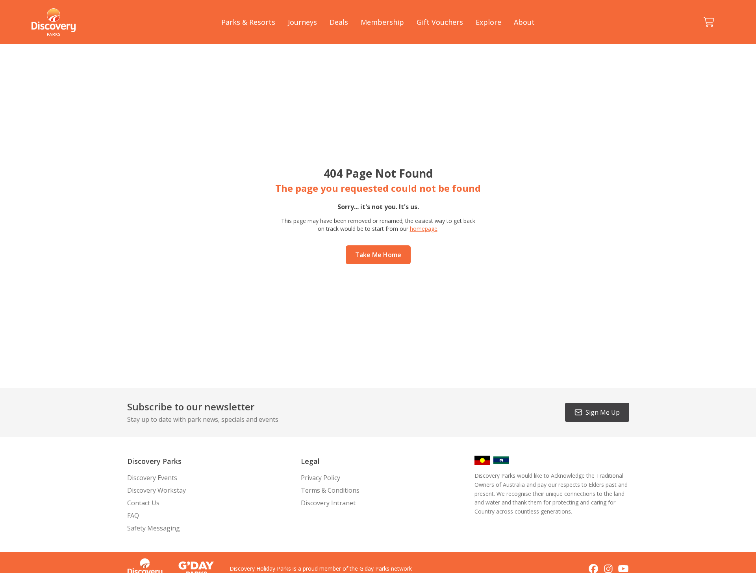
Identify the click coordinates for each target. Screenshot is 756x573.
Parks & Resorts (248, 22)
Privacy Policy (320, 477)
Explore (488, 22)
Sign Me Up (603, 412)
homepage (423, 228)
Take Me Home (378, 254)
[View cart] (708, 22)
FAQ (133, 515)
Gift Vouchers (440, 22)
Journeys (302, 22)
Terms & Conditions (330, 490)
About (524, 22)
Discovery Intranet (328, 503)
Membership (382, 22)
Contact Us (143, 503)
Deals (339, 22)
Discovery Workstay (156, 490)
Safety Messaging (153, 528)
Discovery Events (152, 477)
